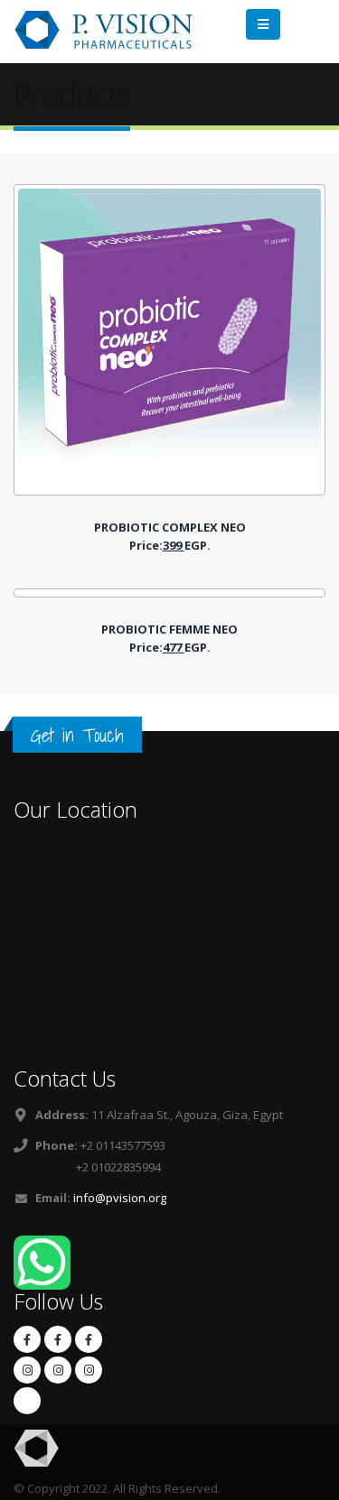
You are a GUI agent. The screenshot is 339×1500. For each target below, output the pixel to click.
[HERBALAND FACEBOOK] (27, 1339)
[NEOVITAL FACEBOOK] (57, 1339)
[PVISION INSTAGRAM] (57, 1370)
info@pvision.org (119, 1198)
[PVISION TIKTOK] (27, 1400)
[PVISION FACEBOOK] (88, 1339)
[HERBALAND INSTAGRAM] (88, 1370)
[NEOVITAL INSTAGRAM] (27, 1370)
